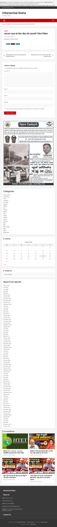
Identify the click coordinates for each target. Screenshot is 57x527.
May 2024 (5, 332)
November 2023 (7, 343)
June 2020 (5, 420)
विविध (4, 223)
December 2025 (7, 298)
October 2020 (6, 413)
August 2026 (6, 285)
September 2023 (7, 347)
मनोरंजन (5, 215)
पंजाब (4, 213)
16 (50, 253)
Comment (7, 71)
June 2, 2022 (7, 36)
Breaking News (7, 195)
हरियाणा (4, 230)
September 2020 (7, 415)
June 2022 (5, 375)
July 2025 (5, 306)
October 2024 (6, 323)
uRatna (12, 36)
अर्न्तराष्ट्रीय (5, 200)
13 (28, 253)
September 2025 (7, 304)
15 (42, 253)
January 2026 (6, 297)
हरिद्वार (4, 228)
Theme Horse (44, 522)
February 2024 (6, 338)
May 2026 (5, 291)
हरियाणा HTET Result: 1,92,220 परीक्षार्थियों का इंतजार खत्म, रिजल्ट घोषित (13, 452)
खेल (4, 208)
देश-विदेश (5, 210)
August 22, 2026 (7, 455)
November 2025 (7, 300)
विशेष (4, 225)
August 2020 (6, 416)
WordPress (33, 524)
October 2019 (6, 426)
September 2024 (7, 325)
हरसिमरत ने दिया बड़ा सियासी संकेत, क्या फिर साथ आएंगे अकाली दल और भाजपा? (41, 452)
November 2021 (7, 388)
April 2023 (5, 357)
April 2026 (5, 293)
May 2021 (5, 400)
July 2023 (5, 351)
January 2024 (6, 340)
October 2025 (6, 302)
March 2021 (6, 403)
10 (6, 253)
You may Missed (8, 431)
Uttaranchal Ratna (14, 13)
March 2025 (6, 313)
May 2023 (5, 355)
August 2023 (6, 349)
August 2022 (6, 371)
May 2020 (5, 422)
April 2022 (5, 379)
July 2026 (5, 287)
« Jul (4, 264)
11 (14, 253)
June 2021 (5, 398)
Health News (6, 197)
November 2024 (7, 321)
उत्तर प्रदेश (5, 202)
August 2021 (6, 394)
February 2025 (6, 315)
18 (14, 256)
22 (42, 256)
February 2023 (6, 360)
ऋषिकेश (5, 206)
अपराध (4, 198)
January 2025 (6, 317)
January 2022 (6, 385)
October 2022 (6, 368)
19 (21, 256)
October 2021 (6, 390)
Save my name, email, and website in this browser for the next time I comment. (25, 109)
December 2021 (7, 386)
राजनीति (5, 217)
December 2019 (7, 424)
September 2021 (7, 392)
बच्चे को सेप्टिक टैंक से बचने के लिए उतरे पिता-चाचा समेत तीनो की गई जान (16, 55)
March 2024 (6, 336)
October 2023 (6, 345)
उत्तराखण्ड (6, 31)
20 (28, 256)
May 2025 (5, 310)
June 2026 (5, 289)
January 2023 (6, 362)
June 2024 (5, 330)
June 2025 (5, 308)
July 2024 (5, 328)
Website (6, 102)
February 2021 (6, 405)
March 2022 (6, 381)
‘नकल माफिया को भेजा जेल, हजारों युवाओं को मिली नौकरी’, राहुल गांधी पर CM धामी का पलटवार (41, 477)
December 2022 (7, 364)
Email (5, 95)
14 (35, 253)
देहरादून (4, 212)
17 (6, 256)
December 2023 (7, 342)
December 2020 (7, 409)
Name (6, 89)
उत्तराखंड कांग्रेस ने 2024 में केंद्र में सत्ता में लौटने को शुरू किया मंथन (41, 55)
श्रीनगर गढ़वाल (6, 227)
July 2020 (5, 418)
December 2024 (7, 319)
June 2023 (5, 353)
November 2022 (7, 366)
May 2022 (5, 377)
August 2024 (6, 327)
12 (21, 253)
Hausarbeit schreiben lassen (11, 39)
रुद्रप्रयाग (5, 221)
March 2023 (6, 358)
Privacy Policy (30, 522)
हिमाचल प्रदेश (6, 232)
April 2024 (5, 334)
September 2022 (7, 370)
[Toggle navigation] (4, 20)
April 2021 (5, 401)
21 (35, 256)
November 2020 (7, 411)
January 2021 (6, 407)
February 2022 (6, 383)
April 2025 (5, 312)
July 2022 (5, 373)
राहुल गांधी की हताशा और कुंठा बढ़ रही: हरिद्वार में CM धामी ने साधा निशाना (15, 476)
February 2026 (6, 295)
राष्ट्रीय (4, 219)
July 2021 (5, 396)
